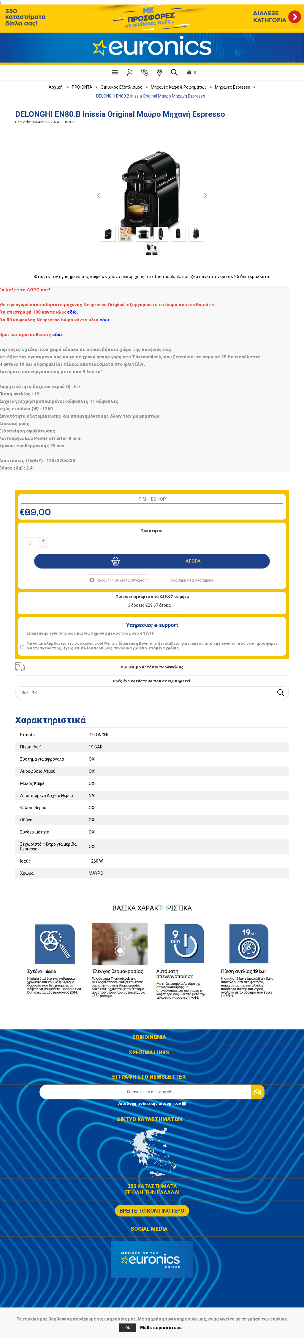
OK (127, 1328)
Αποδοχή (149, 1103)
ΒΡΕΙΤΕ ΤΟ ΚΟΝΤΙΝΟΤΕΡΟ (152, 1211)
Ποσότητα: (151, 531)
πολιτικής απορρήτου (159, 1103)
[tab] (152, 718)
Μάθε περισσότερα (161, 1327)
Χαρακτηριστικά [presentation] (50, 720)
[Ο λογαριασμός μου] (129, 72)
